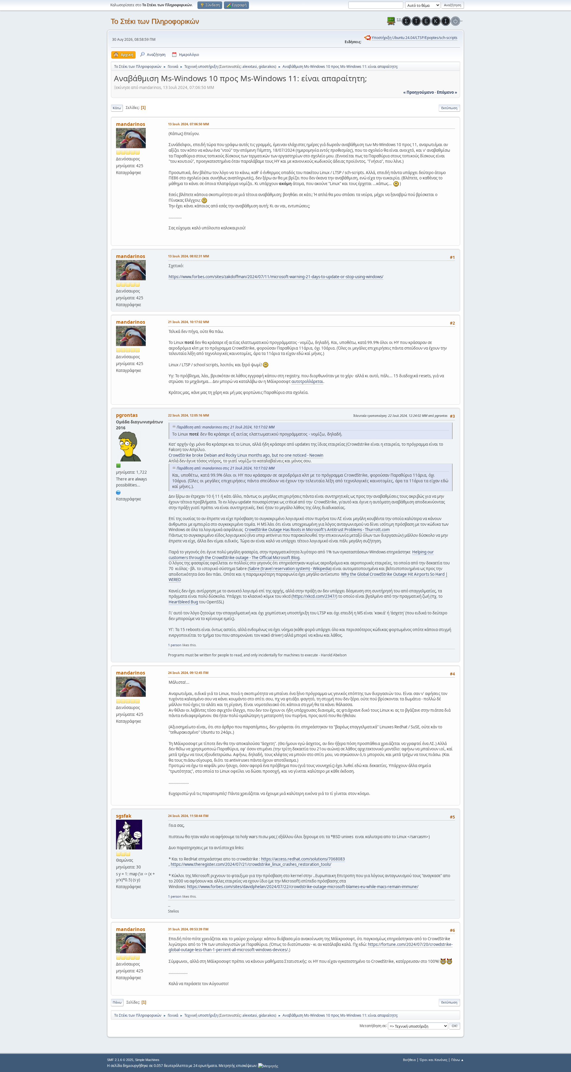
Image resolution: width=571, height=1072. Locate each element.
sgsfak (123, 816)
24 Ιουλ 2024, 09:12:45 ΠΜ (188, 672)
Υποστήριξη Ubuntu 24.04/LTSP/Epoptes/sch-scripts (414, 37)
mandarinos (130, 124)
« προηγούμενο (418, 92)
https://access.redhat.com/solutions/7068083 (303, 859)
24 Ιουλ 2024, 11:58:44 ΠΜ (188, 815)
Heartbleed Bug (183, 602)
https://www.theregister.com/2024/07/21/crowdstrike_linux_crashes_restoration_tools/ (251, 864)
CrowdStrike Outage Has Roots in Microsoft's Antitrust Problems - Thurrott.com (317, 529)
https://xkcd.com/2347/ (314, 596)
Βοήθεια (409, 1059)
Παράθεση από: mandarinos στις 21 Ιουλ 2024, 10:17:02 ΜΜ (225, 427)
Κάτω (117, 108)
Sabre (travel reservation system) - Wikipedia (289, 568)
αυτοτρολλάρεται (307, 381)
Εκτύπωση (449, 108)
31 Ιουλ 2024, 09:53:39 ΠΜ (188, 929)
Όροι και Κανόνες (433, 1059)
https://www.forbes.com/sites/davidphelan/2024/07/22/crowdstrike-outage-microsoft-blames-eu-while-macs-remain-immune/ (302, 886)
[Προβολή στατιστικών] (268, 1065)
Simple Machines (147, 1060)
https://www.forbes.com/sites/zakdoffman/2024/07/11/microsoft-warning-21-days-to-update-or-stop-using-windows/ (276, 276)
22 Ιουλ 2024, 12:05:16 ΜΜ (188, 415)
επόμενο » (447, 92)
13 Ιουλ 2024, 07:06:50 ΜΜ (188, 124)
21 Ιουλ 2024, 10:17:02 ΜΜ (188, 322)
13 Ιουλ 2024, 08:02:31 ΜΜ (188, 256)
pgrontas (127, 415)
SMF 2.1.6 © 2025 (120, 1060)
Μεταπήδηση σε (373, 1025)
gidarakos (267, 66)
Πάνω (117, 1002)
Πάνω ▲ (457, 1059)
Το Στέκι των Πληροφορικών (155, 21)
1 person (174, 645)
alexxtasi (249, 66)
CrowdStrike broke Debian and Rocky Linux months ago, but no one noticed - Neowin (246, 455)
